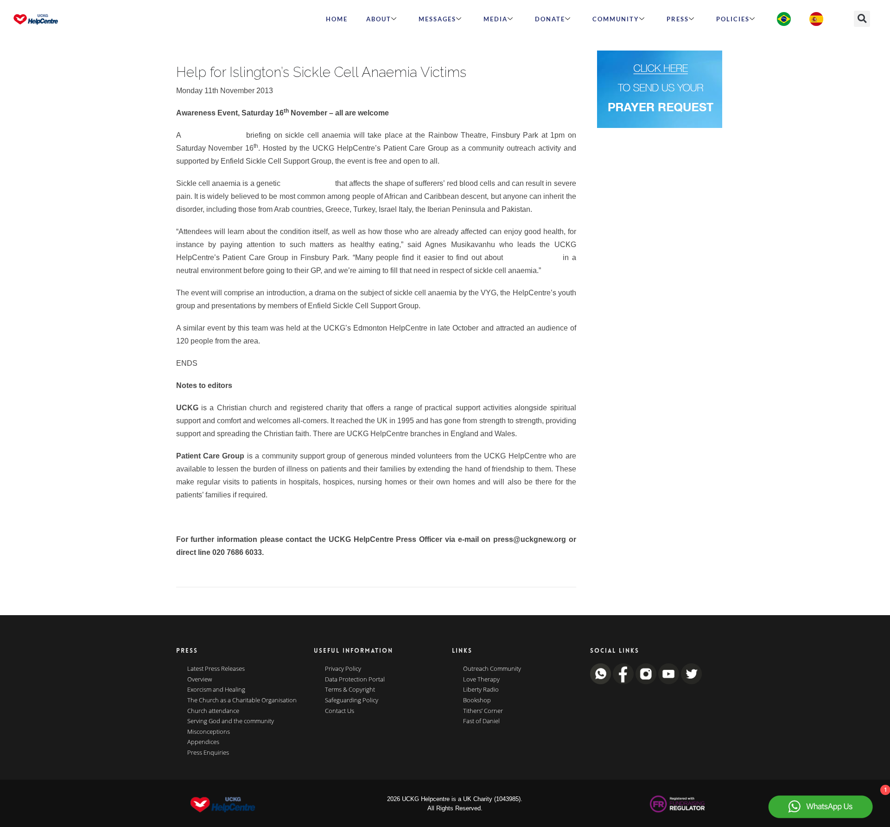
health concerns (533, 257)
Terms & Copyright (350, 689)
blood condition (307, 183)
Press (678, 19)
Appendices (203, 742)
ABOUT (378, 19)
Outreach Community (492, 669)
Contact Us (339, 711)
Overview (199, 679)
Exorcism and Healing (216, 689)
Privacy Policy (343, 669)
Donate (550, 19)
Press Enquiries (208, 753)
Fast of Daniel (481, 721)
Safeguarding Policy (351, 700)
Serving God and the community (230, 721)
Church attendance (213, 711)
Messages (437, 19)
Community (615, 19)
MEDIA (495, 19)
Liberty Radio (481, 689)
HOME (337, 19)
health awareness (213, 135)
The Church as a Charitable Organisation (242, 700)
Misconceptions (208, 732)
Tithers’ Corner (483, 711)
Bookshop (477, 700)
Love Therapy (481, 679)
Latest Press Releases (216, 669)
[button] (862, 19)
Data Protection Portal (355, 679)
